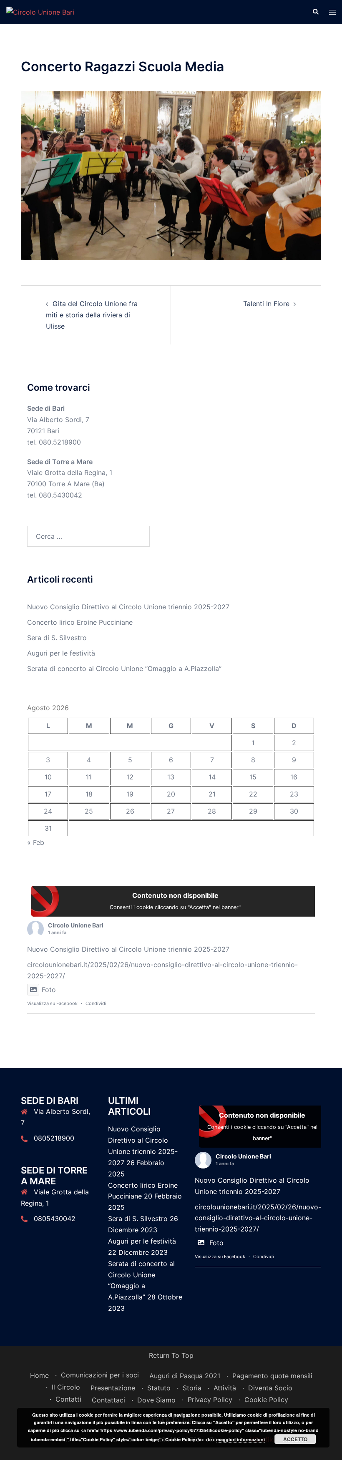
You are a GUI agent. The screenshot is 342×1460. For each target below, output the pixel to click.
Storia (192, 1388)
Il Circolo (66, 1387)
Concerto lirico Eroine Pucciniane (80, 622)
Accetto (295, 1439)
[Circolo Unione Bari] (40, 12)
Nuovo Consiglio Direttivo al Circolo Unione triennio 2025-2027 (128, 607)
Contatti (68, 1399)
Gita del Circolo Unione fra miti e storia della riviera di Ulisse (92, 314)
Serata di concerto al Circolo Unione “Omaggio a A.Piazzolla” (124, 668)
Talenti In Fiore (266, 303)
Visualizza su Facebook (52, 1003)
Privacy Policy (210, 1399)
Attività (225, 1388)
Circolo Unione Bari (75, 925)
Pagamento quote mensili (272, 1376)
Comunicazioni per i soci (100, 1375)
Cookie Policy (266, 1399)
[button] (315, 12)
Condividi (96, 1003)
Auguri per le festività (61, 653)
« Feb (35, 842)
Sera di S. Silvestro (57, 637)
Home (39, 1375)
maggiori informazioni (240, 1439)
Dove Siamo (156, 1400)
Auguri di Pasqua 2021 (184, 1376)
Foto (49, 989)
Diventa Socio (270, 1388)
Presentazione (113, 1388)
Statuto (159, 1388)
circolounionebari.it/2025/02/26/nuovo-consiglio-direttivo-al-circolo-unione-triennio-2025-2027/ (258, 1218)
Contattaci (108, 1400)
